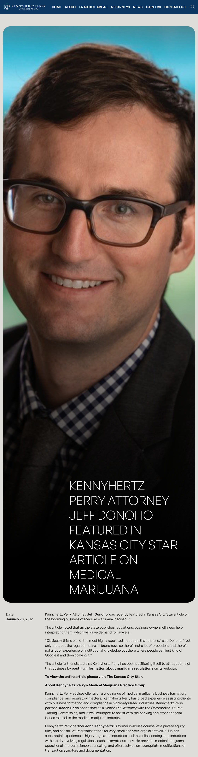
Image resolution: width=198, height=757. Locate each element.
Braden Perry (68, 708)
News (138, 7)
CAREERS (153, 7)
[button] (192, 7)
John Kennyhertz (99, 726)
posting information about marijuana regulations (112, 668)
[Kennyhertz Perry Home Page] (24, 7)
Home (57, 7)
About (70, 7)
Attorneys (120, 7)
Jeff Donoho (97, 614)
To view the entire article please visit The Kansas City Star (93, 676)
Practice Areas (93, 7)
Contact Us (175, 7)
